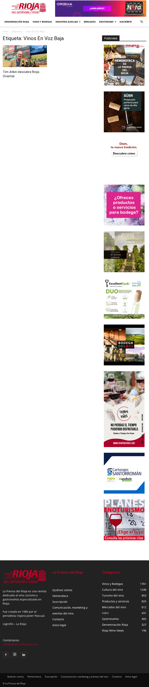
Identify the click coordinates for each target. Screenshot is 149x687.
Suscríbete (126, 21)
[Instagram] (15, 654)
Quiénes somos (62, 590)
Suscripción (60, 602)
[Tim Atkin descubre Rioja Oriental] (25, 56)
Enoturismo (106, 21)
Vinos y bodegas (42, 21)
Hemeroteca (60, 596)
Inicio (5, 31)
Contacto (58, 619)
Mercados (90, 21)
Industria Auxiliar (66, 21)
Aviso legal (59, 625)
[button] (141, 22)
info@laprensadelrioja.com (20, 644)
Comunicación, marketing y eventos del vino (84, 676)
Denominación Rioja (16, 21)
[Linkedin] (24, 655)
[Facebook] (6, 655)
